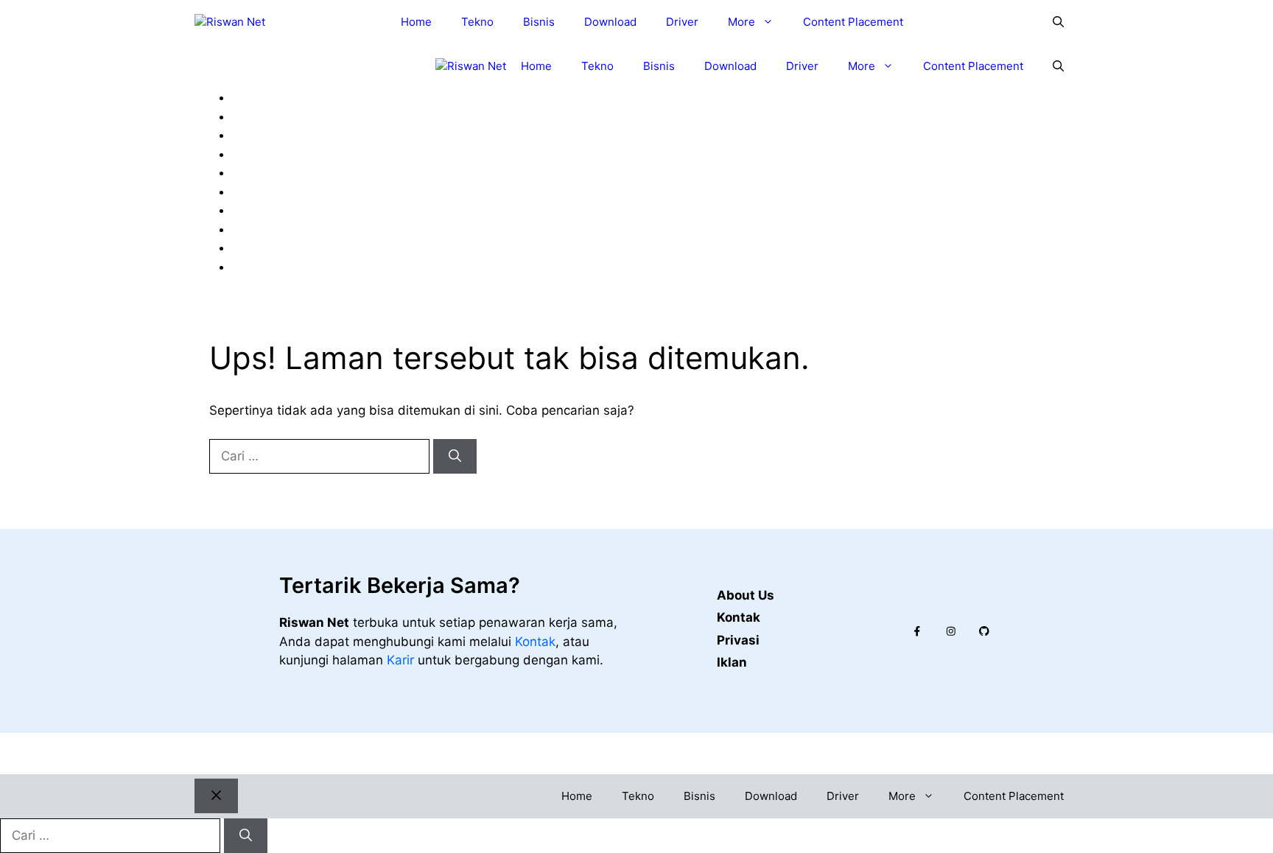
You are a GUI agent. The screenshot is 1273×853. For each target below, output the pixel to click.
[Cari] (455, 456)
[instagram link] (917, 631)
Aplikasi (267, 116)
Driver (682, 22)
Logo (258, 134)
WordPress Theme (298, 266)
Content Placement (853, 22)
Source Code (282, 229)
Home (416, 22)
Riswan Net (634, 753)
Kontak (535, 641)
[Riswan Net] (229, 22)
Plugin (262, 172)
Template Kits (284, 247)
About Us (745, 595)
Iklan (732, 662)
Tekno (477, 22)
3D (252, 97)
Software (270, 210)
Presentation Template (310, 191)
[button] (1058, 22)
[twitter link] (951, 631)
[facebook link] (984, 631)
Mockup (267, 154)
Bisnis (539, 22)
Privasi (738, 640)
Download (610, 22)
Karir (402, 660)
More (741, 22)
